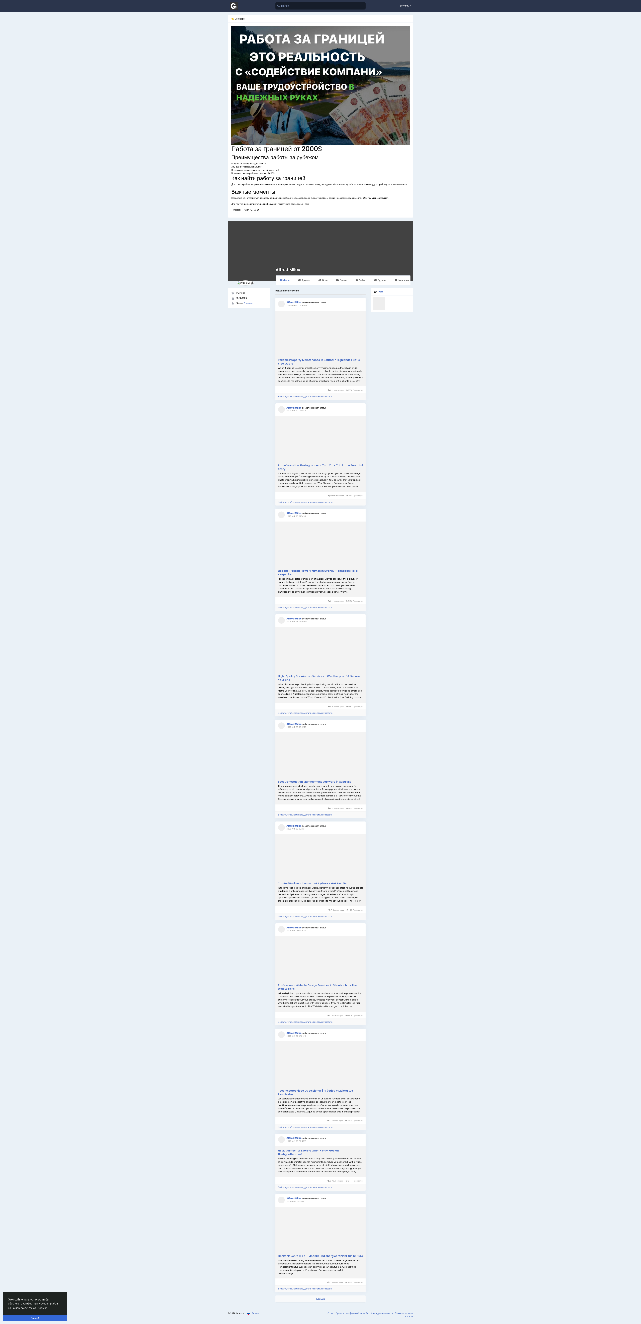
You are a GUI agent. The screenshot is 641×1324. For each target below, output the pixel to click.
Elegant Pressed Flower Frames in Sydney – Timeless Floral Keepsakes (318, 572)
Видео (343, 280)
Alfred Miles (288, 270)
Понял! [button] (35, 1318)
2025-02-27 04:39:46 (296, 1036)
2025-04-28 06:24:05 (296, 621)
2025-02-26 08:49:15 (296, 1141)
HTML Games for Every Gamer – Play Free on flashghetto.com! (308, 1152)
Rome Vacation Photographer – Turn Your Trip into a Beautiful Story (320, 467)
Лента (286, 280)
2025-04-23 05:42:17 (296, 727)
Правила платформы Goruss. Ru (352, 1313)
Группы (382, 280)
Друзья (306, 280)
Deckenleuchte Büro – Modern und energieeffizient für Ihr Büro (320, 1256)
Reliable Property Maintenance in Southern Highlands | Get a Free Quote (319, 362)
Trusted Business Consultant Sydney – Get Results (312, 883)
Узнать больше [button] (38, 1308)
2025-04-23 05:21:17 (295, 829)
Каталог (409, 1316)
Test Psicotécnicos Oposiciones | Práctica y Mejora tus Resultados (315, 1092)
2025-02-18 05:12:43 (295, 1201)
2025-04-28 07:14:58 (296, 516)
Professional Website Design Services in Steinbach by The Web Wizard (317, 987)
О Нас (331, 1313)
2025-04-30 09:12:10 (296, 410)
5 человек (248, 303)
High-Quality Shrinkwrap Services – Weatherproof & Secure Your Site (319, 678)
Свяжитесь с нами (404, 1313)
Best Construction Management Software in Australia (314, 782)
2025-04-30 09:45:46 (296, 305)
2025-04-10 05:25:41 (296, 930)
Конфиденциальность (382, 1313)
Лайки (362, 280)
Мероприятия (405, 280)
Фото (325, 280)
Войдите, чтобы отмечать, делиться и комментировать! (305, 396)
